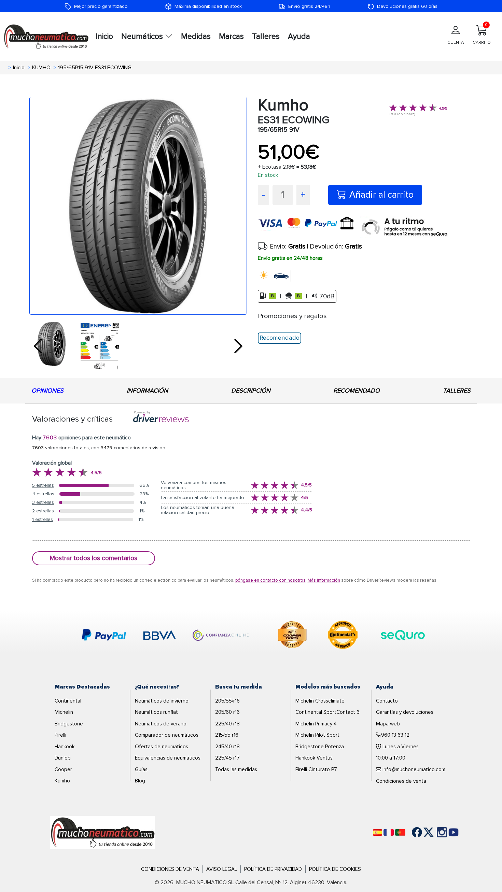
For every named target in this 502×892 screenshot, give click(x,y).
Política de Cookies (335, 869)
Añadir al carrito (381, 194)
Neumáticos (143, 36)
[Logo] (102, 832)
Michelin (64, 712)
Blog (140, 781)
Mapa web (388, 724)
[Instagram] (435, 832)
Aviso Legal (221, 869)
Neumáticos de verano (160, 724)
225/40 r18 (227, 724)
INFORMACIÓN (147, 390)
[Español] (377, 832)
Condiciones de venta (401, 781)
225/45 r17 (227, 758)
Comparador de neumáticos (166, 735)
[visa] (309, 227)
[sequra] (404, 227)
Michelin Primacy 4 (316, 724)
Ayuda (299, 36)
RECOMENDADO (356, 390)
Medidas (196, 36)
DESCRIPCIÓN (250, 390)
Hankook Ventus (314, 758)
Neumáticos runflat (156, 712)
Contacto (387, 701)
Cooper (63, 769)
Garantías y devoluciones (404, 712)
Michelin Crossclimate (320, 701)
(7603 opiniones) (402, 114)
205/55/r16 (227, 701)
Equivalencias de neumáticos (167, 758)
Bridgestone (69, 724)
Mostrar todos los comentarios (93, 558)
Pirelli (60, 735)
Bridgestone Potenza (319, 747)
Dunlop (63, 758)
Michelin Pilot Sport (317, 735)
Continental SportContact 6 (327, 712)
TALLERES (457, 390)
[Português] (400, 832)
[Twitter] (423, 832)
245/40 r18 (227, 747)
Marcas (231, 36)
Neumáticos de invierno (162, 701)
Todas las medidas (236, 769)
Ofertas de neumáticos (161, 747)
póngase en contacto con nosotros (270, 580)
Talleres (266, 36)
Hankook (64, 747)
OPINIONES (47, 390)
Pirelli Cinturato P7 (316, 769)
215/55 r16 (226, 735)
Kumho (62, 781)
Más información (324, 580)
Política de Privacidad (273, 869)
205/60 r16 (227, 712)
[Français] (389, 832)
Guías (141, 769)
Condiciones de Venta (170, 869)
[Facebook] (412, 832)
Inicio (104, 36)
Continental (68, 701)
